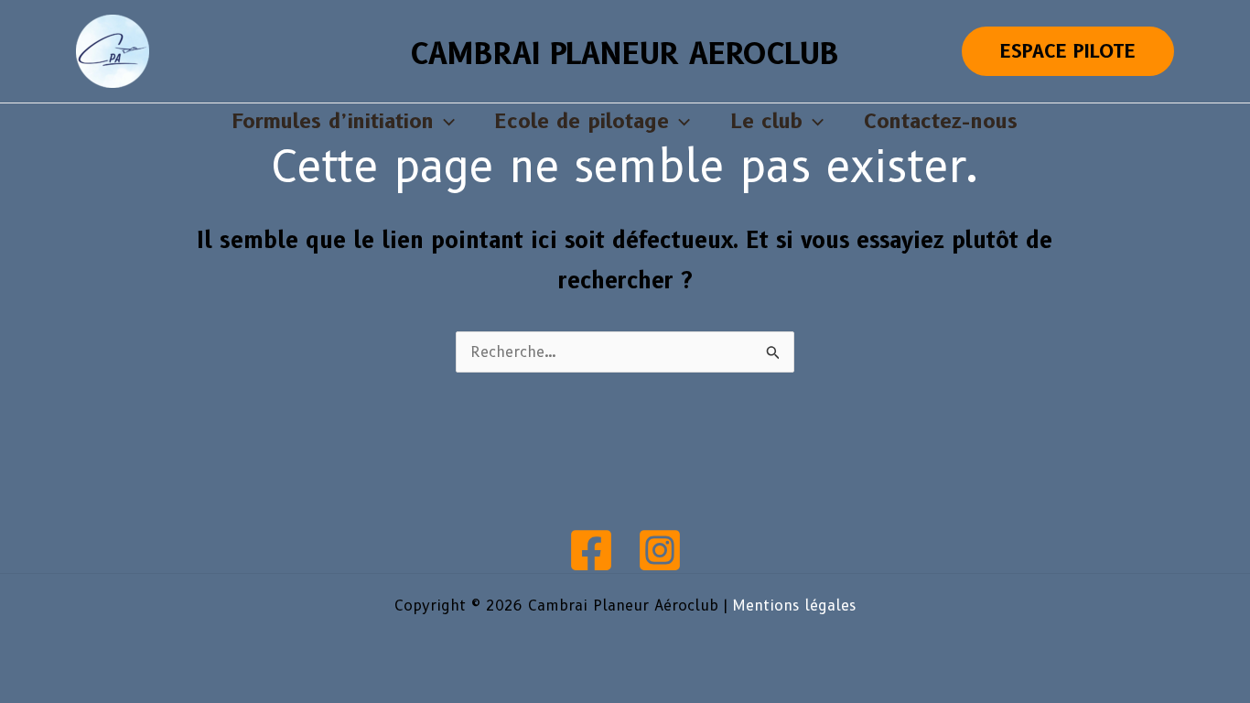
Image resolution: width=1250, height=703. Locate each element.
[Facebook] (591, 550)
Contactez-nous (941, 121)
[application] (444, 121)
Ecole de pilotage (582, 121)
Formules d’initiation (333, 121)
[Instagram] (660, 550)
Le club (767, 121)
